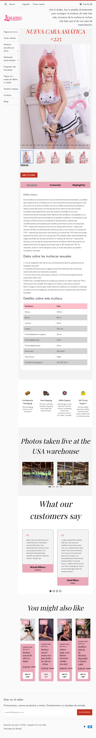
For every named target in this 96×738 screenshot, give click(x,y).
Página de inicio (11, 31)
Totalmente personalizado (11, 59)
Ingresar (26, 4)
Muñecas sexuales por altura (11, 47)
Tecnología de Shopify (13, 728)
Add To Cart (29, 175)
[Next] (86, 94)
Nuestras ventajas (11, 88)
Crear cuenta (38, 4)
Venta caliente (10, 38)
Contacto (7, 95)
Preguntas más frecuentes (10, 68)
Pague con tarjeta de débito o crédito (11, 79)
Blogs (6, 101)
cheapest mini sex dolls (36, 725)
